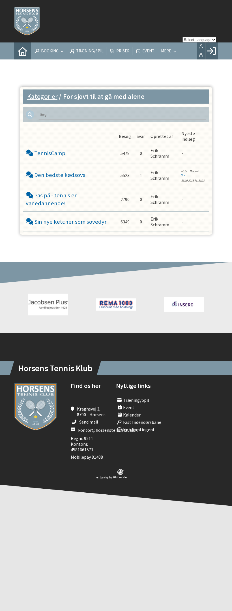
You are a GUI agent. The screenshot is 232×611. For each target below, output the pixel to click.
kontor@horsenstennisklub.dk (108, 430)
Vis (183, 175)
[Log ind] (211, 50)
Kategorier (42, 96)
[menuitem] (22, 50)
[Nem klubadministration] (111, 477)
